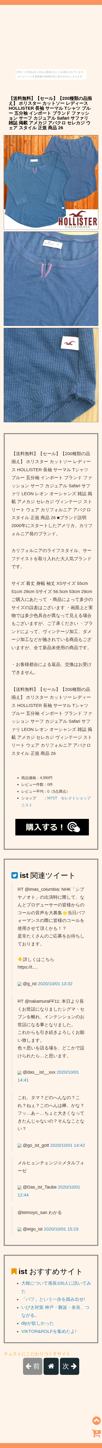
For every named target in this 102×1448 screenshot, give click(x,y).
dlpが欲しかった (37, 1323)
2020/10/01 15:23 (61, 1229)
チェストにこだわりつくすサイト (37, 1353)
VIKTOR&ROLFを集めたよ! (48, 1331)
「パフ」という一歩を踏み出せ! (53, 1299)
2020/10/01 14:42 (67, 1145)
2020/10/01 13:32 (55, 983)
